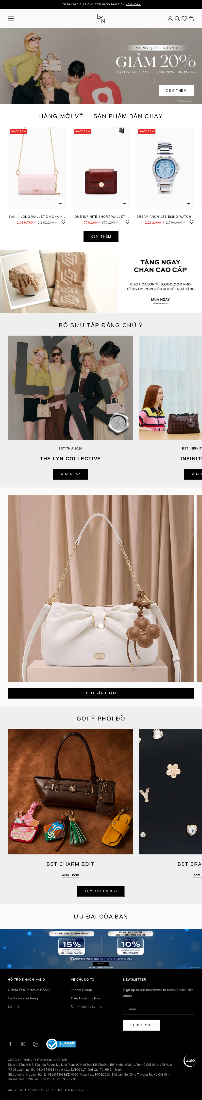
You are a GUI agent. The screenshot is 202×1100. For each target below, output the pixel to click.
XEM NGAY (133, 4)
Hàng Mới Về (61, 116)
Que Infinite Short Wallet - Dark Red (101, 217)
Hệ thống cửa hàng (23, 998)
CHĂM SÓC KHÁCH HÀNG (29, 990)
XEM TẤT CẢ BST (101, 891)
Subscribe (141, 1025)
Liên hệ (13, 1006)
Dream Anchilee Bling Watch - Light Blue (165, 217)
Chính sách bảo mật (86, 1006)
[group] (101, 281)
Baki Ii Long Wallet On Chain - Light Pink (37, 217)
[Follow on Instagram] (23, 1044)
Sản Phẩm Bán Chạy (128, 116)
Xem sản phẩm (101, 693)
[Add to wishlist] (63, 222)
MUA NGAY (70, 474)
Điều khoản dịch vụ (86, 998)
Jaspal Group (81, 990)
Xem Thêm (176, 90)
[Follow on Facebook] (10, 1044)
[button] (190, 1061)
